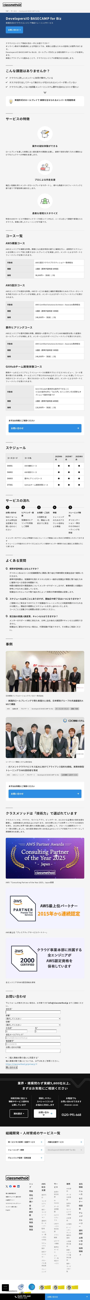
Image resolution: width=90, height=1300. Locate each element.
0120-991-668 (71, 1115)
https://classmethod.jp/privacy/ (21, 1064)
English (8, 1210)
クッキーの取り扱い (11, 1207)
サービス (14, 11)
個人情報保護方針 (11, 1193)
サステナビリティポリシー (13, 1203)
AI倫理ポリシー (10, 1200)
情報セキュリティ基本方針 (13, 1197)
